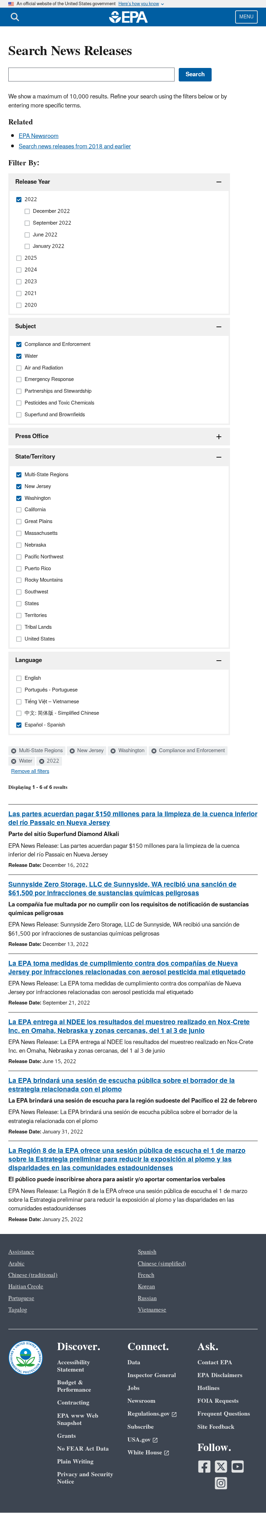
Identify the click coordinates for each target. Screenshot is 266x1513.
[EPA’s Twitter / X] (221, 1466)
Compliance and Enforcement (191, 750)
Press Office (31, 436)
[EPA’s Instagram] (221, 1483)
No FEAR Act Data (83, 1448)
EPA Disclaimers (219, 1375)
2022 (52, 761)
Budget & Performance (74, 1386)
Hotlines (208, 1388)
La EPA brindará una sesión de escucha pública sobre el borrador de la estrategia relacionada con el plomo (121, 1085)
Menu (246, 17)
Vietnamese (152, 1310)
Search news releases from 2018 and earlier (75, 146)
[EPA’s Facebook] (204, 1466)
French (146, 1275)
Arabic (16, 1264)
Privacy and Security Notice (85, 1478)
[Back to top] (247, 1494)
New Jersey (90, 750)
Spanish (147, 1252)
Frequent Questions (223, 1413)
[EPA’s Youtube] (238, 1466)
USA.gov (139, 1439)
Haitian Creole (25, 1286)
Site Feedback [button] (215, 1427)
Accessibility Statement (73, 1366)
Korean (146, 1286)
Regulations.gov (148, 1413)
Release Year (32, 182)
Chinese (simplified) (162, 1264)
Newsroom (141, 1401)
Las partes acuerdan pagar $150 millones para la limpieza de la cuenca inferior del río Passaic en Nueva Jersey (132, 818)
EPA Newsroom (39, 136)
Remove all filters (30, 771)
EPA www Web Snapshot (77, 1419)
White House (144, 1452)
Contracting (73, 1402)
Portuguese (21, 1298)
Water (25, 761)
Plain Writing (75, 1461)
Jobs (133, 1388)
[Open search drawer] (14, 17)
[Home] (128, 17)
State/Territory (35, 457)
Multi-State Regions (40, 750)
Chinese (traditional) (32, 1275)
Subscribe (140, 1427)
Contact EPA (214, 1362)
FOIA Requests (218, 1401)
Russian (147, 1298)
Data (133, 1362)
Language (28, 660)
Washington (130, 750)
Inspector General (151, 1375)
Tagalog (17, 1310)
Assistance (21, 1252)
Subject (25, 326)
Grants (66, 1436)
